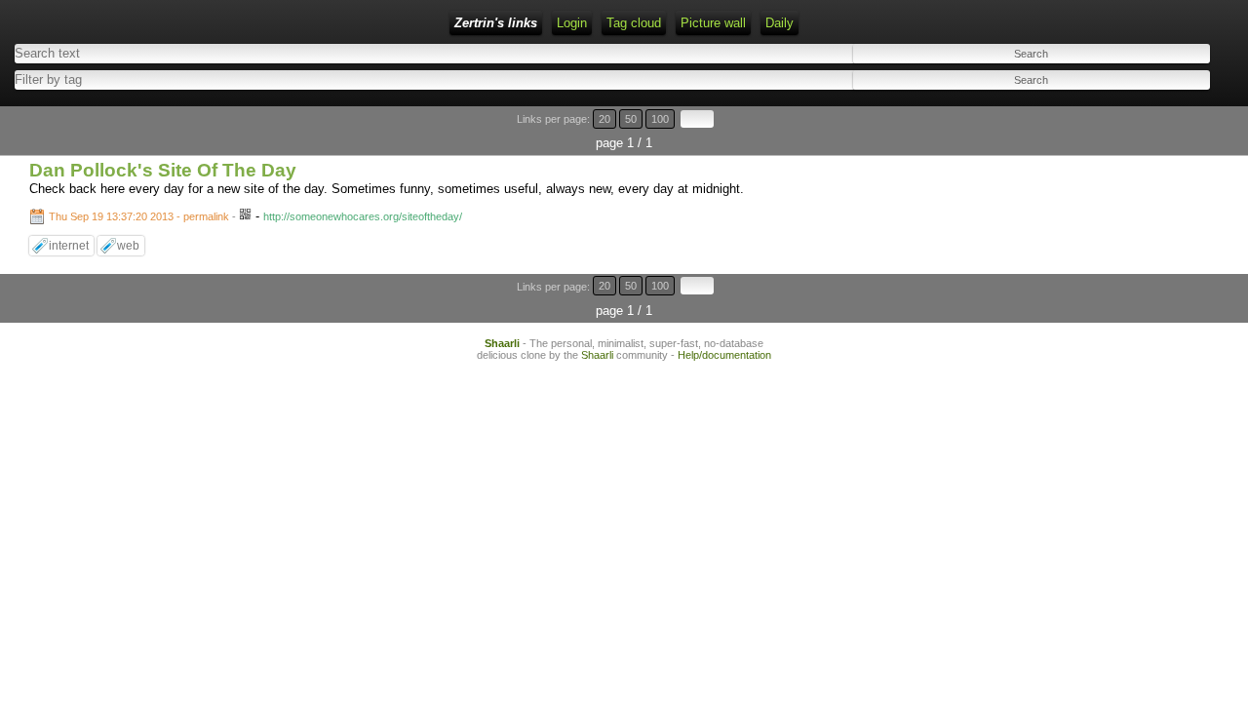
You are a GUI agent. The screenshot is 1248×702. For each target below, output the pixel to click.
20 (604, 119)
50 (631, 119)
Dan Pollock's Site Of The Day (162, 170)
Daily (779, 23)
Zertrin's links (495, 23)
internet (69, 246)
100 (660, 119)
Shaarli (502, 343)
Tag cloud (633, 23)
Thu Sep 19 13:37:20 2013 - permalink (139, 216)
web (128, 246)
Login (572, 23)
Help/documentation (724, 355)
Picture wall (713, 23)
